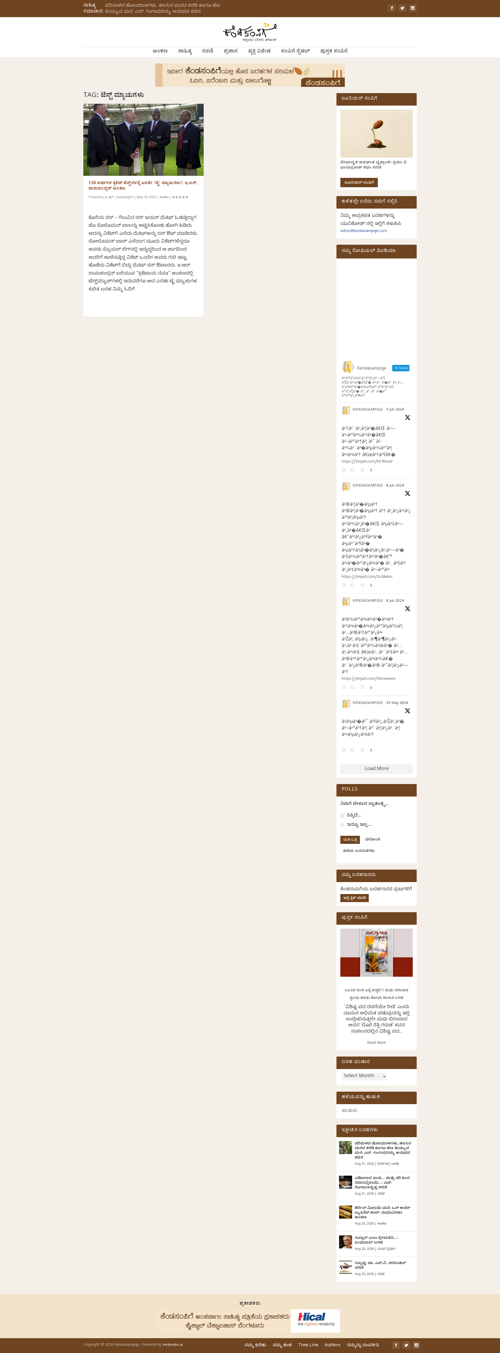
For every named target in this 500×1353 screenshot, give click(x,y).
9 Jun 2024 (395, 410)
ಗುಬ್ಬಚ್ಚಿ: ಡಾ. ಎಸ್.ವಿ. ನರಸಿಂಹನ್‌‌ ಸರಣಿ (380, 1266)
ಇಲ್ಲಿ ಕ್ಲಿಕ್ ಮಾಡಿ (354, 898)
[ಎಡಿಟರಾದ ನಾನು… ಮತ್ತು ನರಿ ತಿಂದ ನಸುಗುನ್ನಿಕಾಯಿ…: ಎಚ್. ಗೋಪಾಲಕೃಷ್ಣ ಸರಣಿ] (345, 1182)
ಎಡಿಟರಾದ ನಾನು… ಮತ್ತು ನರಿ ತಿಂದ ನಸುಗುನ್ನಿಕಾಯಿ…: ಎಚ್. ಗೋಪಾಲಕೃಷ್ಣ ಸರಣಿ (382, 1183)
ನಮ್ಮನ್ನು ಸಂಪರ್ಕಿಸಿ (363, 1345)
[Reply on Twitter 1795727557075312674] (344, 750)
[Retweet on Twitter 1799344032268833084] (354, 687)
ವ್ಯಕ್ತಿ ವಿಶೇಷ (259, 52)
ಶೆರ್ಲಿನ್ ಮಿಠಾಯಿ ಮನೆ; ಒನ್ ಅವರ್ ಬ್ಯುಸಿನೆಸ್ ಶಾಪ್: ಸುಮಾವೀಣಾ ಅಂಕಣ (382, 1213)
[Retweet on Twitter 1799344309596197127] (354, 586)
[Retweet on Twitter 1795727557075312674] (354, 750)
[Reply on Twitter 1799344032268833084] (344, 687)
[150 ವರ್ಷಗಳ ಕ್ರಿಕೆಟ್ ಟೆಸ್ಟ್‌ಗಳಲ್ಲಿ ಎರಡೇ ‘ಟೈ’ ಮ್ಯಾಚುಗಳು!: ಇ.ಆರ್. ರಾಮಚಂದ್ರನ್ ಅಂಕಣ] (143, 140)
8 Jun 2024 (395, 486)
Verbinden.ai (172, 1345)
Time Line (308, 1345)
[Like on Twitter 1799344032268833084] (364, 687)
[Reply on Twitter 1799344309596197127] (344, 586)
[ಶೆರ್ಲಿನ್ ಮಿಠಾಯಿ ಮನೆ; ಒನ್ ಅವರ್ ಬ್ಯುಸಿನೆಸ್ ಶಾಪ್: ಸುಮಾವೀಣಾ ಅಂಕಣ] (345, 1212)
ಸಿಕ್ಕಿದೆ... (354, 816)
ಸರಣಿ (207, 52)
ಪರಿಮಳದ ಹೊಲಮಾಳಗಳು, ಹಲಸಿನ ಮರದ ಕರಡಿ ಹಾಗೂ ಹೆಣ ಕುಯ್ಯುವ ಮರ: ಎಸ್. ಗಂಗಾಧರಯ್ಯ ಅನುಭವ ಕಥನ (162, 9)
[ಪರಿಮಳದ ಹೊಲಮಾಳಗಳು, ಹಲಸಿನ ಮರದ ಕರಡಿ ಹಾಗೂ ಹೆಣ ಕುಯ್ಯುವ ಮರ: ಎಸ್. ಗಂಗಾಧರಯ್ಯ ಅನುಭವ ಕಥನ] (345, 1147)
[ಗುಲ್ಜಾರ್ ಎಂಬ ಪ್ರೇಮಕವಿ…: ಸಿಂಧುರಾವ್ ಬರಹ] (345, 1241)
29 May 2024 (397, 703)
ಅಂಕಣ (160, 52)
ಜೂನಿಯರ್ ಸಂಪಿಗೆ (359, 183)
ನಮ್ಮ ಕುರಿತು (255, 1345)
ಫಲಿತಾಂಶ (372, 840)
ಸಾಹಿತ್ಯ (184, 52)
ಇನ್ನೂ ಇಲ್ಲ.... (359, 825)
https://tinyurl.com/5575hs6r (367, 462)
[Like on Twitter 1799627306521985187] (364, 470)
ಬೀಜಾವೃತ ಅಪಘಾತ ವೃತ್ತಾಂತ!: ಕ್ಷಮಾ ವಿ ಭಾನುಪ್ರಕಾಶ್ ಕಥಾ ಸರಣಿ (373, 165)
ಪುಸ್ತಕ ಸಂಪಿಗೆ (334, 52)
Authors (332, 1345)
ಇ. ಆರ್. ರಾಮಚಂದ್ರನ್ (118, 198)
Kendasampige (368, 410)
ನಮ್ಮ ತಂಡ (282, 1345)
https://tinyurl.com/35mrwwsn (369, 679)
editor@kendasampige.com (363, 231)
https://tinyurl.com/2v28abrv (367, 577)
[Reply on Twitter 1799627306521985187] (344, 470)
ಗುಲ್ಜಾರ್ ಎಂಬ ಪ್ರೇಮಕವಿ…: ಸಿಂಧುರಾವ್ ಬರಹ (376, 1241)
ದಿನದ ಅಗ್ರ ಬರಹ (388, 1164)
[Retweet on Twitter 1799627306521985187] (354, 470)
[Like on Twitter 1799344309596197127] (364, 586)
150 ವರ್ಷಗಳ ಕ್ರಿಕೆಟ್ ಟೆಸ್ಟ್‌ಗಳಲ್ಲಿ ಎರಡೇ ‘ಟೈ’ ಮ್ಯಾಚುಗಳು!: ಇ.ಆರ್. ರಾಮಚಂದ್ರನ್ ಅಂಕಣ (143, 186)
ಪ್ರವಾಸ (231, 52)
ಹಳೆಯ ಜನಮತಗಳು (358, 851)
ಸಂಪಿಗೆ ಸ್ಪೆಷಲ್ (295, 52)
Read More (376, 1043)
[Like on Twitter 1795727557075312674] (364, 750)
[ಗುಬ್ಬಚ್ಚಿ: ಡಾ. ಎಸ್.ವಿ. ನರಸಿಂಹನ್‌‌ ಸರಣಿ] (345, 1267)
